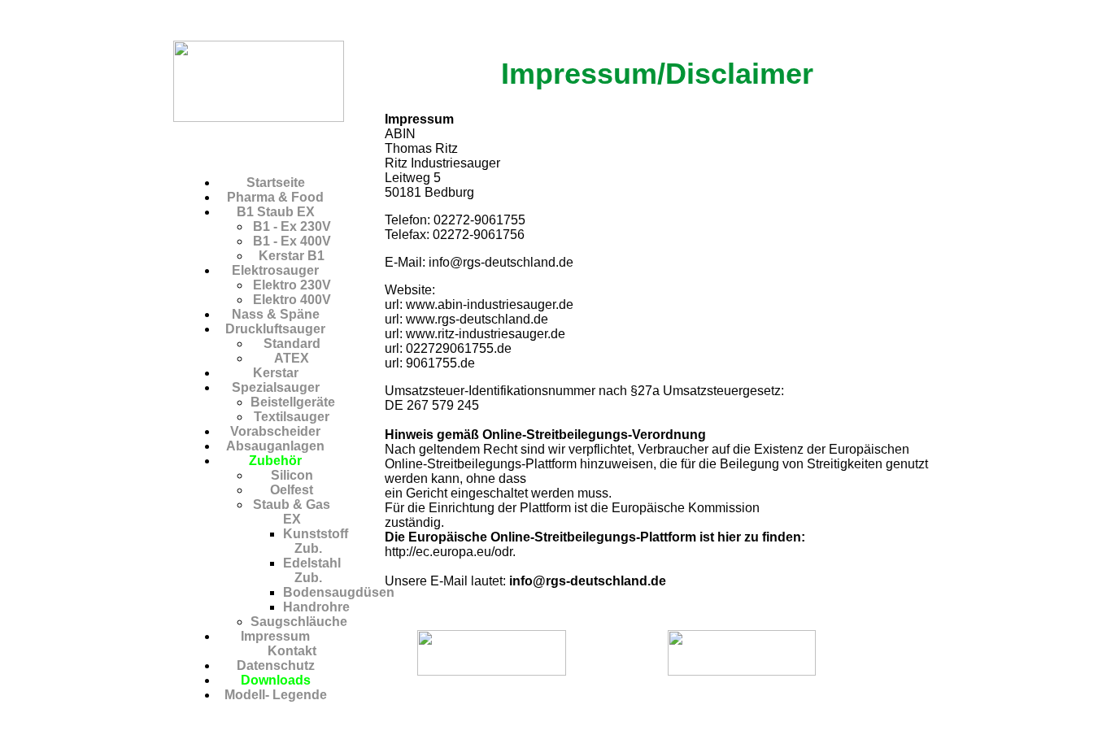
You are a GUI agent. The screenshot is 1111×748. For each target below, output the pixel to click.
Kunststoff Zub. (315, 541)
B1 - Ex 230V (292, 226)
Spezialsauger (276, 387)
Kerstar (275, 373)
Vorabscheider (275, 431)
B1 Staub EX (276, 212)
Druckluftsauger (275, 329)
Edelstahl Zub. (312, 570)
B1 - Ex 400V (292, 241)
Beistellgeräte (293, 402)
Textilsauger (291, 417)
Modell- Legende (275, 695)
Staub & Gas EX (291, 512)
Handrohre (316, 607)
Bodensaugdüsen (338, 592)
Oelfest (291, 490)
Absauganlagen (275, 446)
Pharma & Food (275, 197)
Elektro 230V (292, 285)
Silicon (292, 475)
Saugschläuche (299, 621)
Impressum (275, 636)
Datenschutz (276, 665)
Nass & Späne (276, 314)
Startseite (275, 182)
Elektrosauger (275, 270)
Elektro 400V (292, 300)
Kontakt (292, 651)
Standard (292, 343)
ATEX (291, 358)
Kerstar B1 (292, 256)
